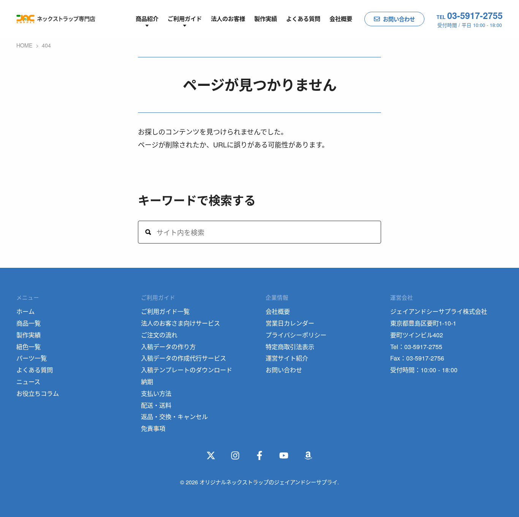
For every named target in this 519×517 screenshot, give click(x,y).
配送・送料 (156, 404)
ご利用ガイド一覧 (165, 311)
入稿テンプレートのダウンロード (186, 369)
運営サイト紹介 (287, 357)
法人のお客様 (228, 18)
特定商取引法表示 (290, 346)
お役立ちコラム (37, 393)
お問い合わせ (399, 19)
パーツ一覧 (31, 357)
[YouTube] (284, 455)
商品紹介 (147, 18)
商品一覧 (28, 322)
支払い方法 (156, 393)
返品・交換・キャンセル (174, 416)
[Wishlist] (308, 455)
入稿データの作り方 (168, 346)
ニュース (28, 381)
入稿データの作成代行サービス (183, 357)
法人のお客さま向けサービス (180, 322)
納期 (147, 381)
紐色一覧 (28, 346)
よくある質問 (303, 18)
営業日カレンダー (290, 322)
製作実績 (265, 18)
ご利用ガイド (185, 18)
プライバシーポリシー (296, 334)
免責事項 (153, 428)
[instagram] (235, 455)
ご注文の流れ (159, 334)
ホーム (25, 311)
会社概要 (340, 18)
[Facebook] (259, 455)
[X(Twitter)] (211, 455)
